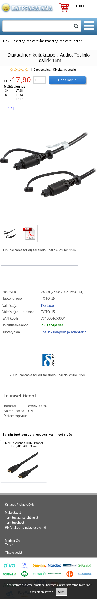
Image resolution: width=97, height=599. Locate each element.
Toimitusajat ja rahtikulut (21, 517)
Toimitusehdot (14, 522)
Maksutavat (13, 512)
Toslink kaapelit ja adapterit (63, 332)
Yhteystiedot (13, 552)
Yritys (9, 544)
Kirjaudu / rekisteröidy (20, 504)
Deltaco (47, 306)
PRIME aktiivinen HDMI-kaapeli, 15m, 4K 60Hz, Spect (23, 444)
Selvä (61, 592)
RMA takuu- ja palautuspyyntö (25, 527)
